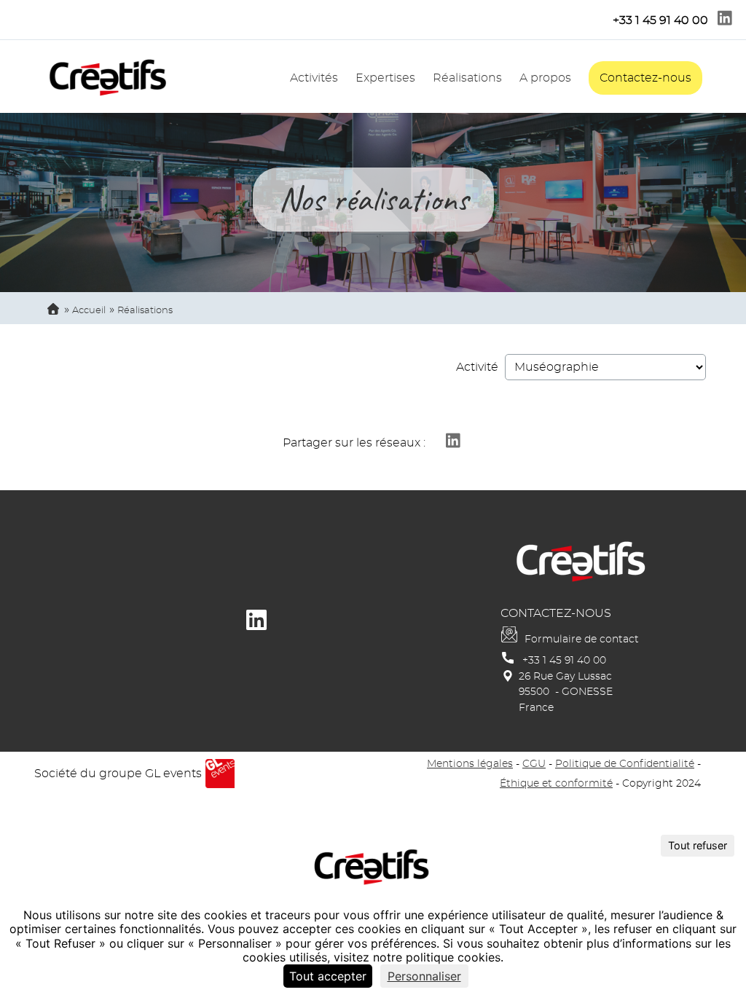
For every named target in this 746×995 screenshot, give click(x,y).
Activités (314, 78)
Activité (477, 367)
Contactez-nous (645, 78)
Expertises (385, 78)
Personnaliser (424, 976)
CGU (534, 763)
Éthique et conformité (556, 783)
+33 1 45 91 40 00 (564, 660)
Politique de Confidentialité (624, 763)
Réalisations (467, 78)
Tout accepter (327, 976)
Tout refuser (697, 845)
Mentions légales (470, 763)
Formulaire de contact (582, 639)
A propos (545, 78)
